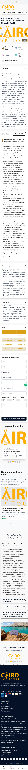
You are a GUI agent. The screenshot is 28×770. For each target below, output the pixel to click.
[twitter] (8, 759)
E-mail (4, 366)
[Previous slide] (11, 523)
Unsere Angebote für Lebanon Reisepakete (13, 740)
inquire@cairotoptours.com (10, 750)
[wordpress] (20, 759)
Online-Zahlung (5, 706)
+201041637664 (7, 752)
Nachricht (5, 404)
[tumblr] (14, 759)
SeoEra (14, 763)
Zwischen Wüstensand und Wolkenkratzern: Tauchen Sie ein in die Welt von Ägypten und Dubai (14, 723)
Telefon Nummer (7, 377)
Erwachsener (5, 397)
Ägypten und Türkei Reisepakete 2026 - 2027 (13, 727)
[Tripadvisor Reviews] (25, 385)
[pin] (17, 759)
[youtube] (11, 759)
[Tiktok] (26, 759)
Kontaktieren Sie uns (7, 708)
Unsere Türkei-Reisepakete (9, 738)
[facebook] (2, 759)
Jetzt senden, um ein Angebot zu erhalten (14, 418)
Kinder (14, 397)
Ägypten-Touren (5, 711)
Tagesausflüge (11, 12)
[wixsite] (23, 759)
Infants (22, 397)
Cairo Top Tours (5, 704)
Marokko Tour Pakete (7, 742)
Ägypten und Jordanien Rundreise (11, 718)
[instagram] (5, 759)
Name (4, 361)
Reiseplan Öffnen (20, 134)
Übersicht (4, 68)
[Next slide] (16, 523)
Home (3, 12)
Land (4, 380)
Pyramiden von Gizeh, (8, 79)
